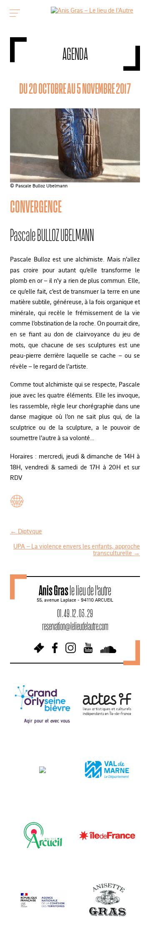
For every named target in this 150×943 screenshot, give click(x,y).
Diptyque (26, 531)
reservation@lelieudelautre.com (75, 626)
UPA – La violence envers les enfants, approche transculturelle (76, 549)
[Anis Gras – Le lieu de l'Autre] (92, 10)
